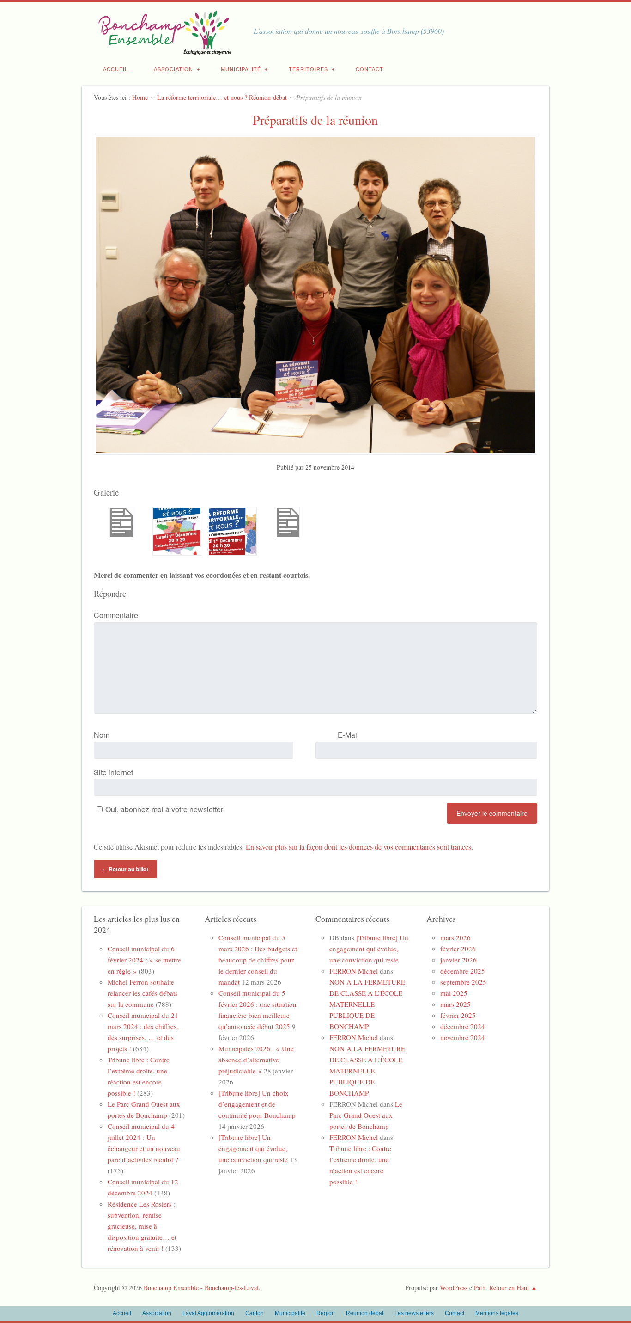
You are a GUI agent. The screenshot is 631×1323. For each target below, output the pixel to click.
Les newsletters (414, 1313)
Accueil (115, 69)
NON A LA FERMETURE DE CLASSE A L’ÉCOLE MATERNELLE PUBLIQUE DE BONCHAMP (367, 1004)
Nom (101, 734)
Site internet (113, 772)
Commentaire (116, 615)
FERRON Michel (353, 970)
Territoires (308, 69)
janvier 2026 (458, 959)
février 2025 (458, 1015)
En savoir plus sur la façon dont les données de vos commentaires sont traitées (358, 846)
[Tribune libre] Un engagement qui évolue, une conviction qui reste (253, 1148)
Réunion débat (364, 1313)
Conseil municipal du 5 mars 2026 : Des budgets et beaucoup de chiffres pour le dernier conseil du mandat (257, 959)
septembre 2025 (463, 981)
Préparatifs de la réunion (315, 120)
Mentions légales (496, 1313)
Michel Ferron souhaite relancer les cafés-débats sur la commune (143, 993)
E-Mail (348, 734)
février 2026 (458, 948)
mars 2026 (455, 937)
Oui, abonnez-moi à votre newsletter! (165, 809)
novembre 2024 (462, 1037)
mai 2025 (453, 993)
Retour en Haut (509, 1287)
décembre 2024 (462, 1026)
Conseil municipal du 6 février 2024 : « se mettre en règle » (144, 959)
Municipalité (241, 69)
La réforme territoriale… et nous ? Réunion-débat (222, 97)
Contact (369, 69)
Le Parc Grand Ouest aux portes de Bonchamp (365, 1115)
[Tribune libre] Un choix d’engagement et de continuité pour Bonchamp (257, 1104)
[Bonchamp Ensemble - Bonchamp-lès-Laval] (163, 50)
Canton (254, 1313)
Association (173, 69)
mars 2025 (455, 1004)
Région (325, 1313)
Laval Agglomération (208, 1313)
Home (140, 97)
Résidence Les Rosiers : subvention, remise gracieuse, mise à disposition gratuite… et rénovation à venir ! (142, 1226)
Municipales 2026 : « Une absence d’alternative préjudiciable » (256, 1059)
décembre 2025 (462, 970)
